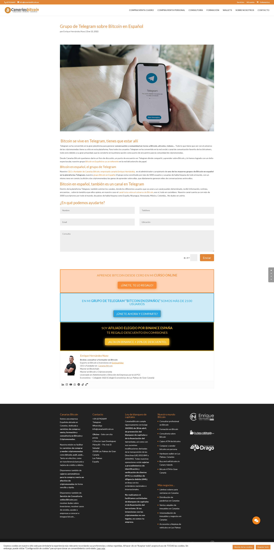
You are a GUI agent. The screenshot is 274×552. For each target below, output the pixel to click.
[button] (256, 520)
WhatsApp (97, 425)
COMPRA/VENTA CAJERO (141, 10)
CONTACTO (263, 10)
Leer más (101, 548)
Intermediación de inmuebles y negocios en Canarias (170, 516)
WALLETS (227, 10)
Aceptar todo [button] (263, 547)
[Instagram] (67, 384)
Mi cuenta (250, 2)
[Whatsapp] (74, 384)
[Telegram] (78, 384)
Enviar (207, 257)
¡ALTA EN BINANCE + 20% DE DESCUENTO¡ (137, 341)
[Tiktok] (82, 384)
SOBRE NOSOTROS (244, 10)
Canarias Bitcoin (105, 365)
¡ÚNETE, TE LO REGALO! (137, 285)
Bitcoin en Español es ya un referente (102, 161)
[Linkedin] (63, 384)
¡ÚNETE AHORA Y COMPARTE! (137, 313)
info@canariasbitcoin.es (103, 429)
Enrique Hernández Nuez (74, 31)
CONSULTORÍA (196, 10)
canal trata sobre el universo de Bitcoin (136, 192)
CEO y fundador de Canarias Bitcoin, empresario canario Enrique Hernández (101, 171)
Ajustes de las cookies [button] (243, 547)
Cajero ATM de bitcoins (170, 441)
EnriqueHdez (117, 362)
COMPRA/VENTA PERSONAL (171, 10)
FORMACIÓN (212, 10)
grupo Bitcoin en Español (104, 175)
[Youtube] (70, 384)
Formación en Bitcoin (169, 429)
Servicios (240, 2)
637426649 (10, 2)
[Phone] (86, 384)
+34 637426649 (99, 419)
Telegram (96, 422)
